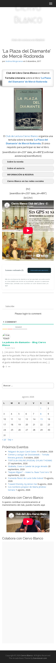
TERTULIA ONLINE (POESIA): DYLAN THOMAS (30, 460)
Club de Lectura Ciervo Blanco (22, 136)
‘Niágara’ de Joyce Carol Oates (22, 451)
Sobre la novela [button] (15, 161)
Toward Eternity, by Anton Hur (22, 484)
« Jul (4, 439)
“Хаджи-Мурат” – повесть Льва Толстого (28, 472)
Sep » (10, 439)
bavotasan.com (40, 658)
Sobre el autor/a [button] (15, 168)
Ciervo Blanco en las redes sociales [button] (25, 181)
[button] (28, 174)
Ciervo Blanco (28, 13)
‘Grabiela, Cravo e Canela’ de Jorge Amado (28, 466)
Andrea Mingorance (14, 61)
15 (41, 419)
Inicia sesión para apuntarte (39, 270)
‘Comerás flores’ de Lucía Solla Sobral (25, 478)
